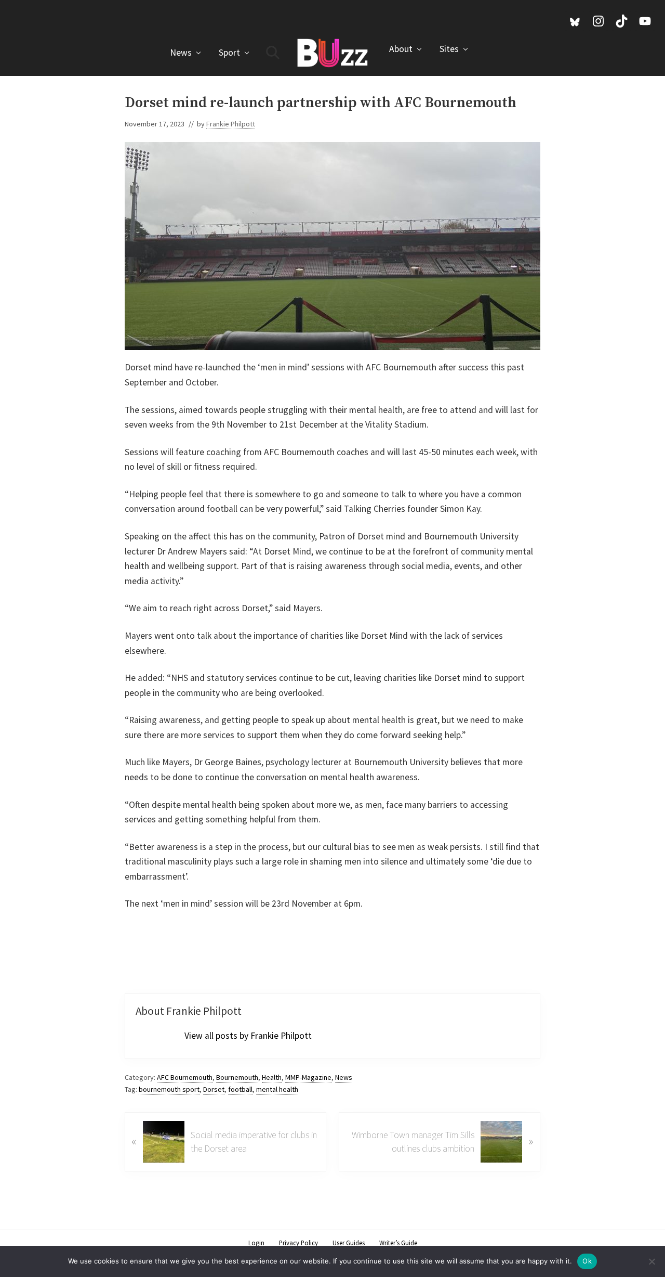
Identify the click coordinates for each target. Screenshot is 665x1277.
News (343, 1077)
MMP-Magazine (308, 1077)
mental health (277, 1089)
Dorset (213, 1089)
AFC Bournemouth (184, 1077)
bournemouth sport (169, 1089)
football (240, 1089)
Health (272, 1077)
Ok (587, 1261)
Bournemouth (237, 1077)
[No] (652, 1261)
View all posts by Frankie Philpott (248, 1035)
